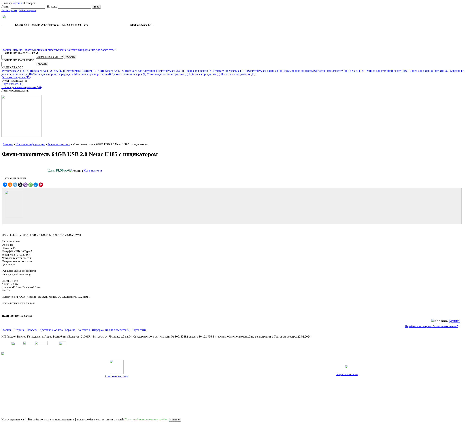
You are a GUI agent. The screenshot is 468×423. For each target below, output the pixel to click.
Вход (96, 6)
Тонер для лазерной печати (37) (430, 70)
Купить (454, 321)
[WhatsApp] (30, 184)
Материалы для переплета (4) (93, 74)
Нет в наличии (93, 170)
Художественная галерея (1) (129, 74)
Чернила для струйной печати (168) (387, 70)
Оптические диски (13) (16, 77)
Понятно (175, 419)
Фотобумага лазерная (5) (266, 70)
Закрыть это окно (347, 374)
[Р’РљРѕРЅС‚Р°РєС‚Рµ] (5, 184)
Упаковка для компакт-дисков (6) (168, 74)
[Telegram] (15, 184)
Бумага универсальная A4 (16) (232, 70)
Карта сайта (139, 329)
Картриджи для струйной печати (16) (341, 70)
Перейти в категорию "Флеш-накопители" (431, 326)
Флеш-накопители (59, 144)
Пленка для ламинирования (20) (21, 87)
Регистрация (9, 10)
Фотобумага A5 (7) (110, 70)
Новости (27, 49)
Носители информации (30, 144)
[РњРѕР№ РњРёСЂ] (35, 184)
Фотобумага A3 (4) (172, 70)
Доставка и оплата (44, 49)
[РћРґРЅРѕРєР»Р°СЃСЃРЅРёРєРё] (10, 184)
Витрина (16, 49)
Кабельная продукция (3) (204, 74)
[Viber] (25, 184)
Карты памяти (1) (12, 83)
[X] (20, 184)
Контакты (73, 49)
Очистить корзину (116, 376)
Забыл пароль (27, 10)
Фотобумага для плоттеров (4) (141, 70)
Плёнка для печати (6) (198, 70)
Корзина (61, 49)
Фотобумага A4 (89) (14, 70)
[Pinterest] (41, 184)
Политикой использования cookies (145, 419)
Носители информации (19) (238, 74)
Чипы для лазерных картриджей (53, 74)
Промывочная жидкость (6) (300, 70)
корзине (18, 3)
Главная (6, 49)
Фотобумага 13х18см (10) (82, 70)
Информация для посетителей (97, 49)
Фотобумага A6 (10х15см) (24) (46, 70)
